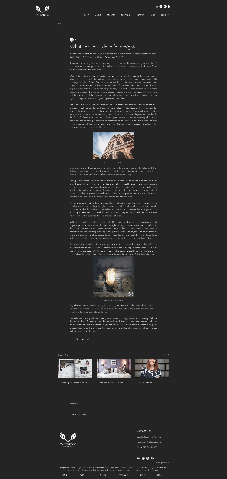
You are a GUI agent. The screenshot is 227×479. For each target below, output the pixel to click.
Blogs (60, 23)
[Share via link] (88, 339)
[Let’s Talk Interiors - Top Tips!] (114, 368)
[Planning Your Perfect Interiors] (75, 368)
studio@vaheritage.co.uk (152, 442)
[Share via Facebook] (71, 339)
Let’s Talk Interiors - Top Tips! (111, 382)
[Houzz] (169, 6)
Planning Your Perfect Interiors (74, 382)
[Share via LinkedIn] (82, 339)
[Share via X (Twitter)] (77, 339)
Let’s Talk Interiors (145, 382)
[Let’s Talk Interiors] (152, 368)
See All (166, 355)
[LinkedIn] (156, 6)
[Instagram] (160, 6)
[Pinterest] (165, 6)
